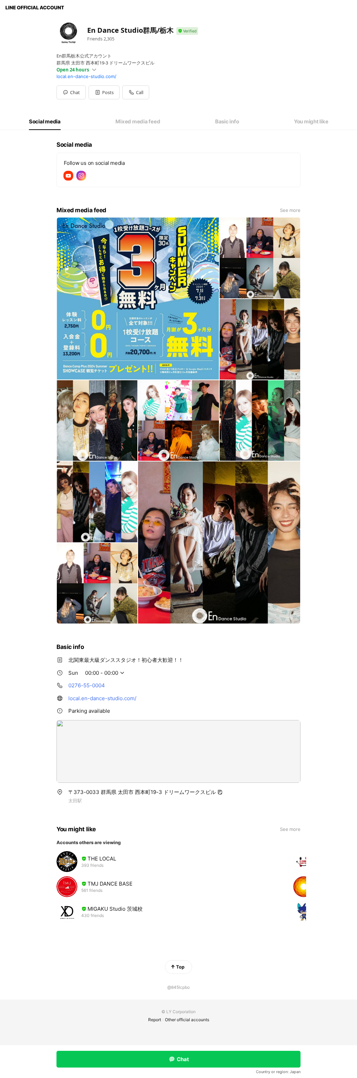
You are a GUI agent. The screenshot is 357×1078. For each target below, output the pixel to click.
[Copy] (220, 792)
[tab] (45, 121)
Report (154, 1019)
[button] (104, 92)
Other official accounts (187, 1019)
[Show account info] (187, 31)
